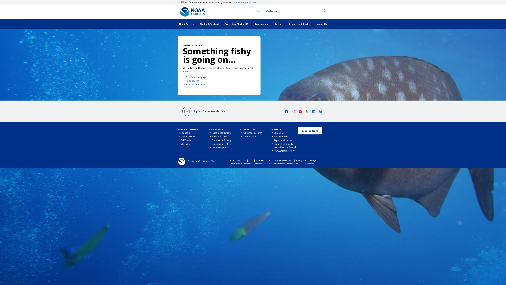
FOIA (251, 160)
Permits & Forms (220, 136)
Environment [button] (262, 24)
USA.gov (313, 160)
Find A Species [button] (186, 24)
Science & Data (250, 136)
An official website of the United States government (219, 2)
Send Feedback (310, 130)
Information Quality (264, 160)
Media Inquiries (281, 136)
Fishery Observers (221, 147)
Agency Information (188, 129)
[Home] (192, 11)
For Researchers (248, 129)
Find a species (192, 80)
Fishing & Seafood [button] (209, 24)
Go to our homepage (196, 77)
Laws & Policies (188, 136)
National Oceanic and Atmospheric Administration (276, 163)
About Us (185, 132)
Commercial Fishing (221, 140)
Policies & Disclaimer (284, 160)
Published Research (252, 132)
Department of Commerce (241, 163)
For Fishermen (216, 129)
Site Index (185, 143)
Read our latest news (196, 84)
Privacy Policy (302, 160)
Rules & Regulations (221, 132)
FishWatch (186, 140)
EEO (244, 160)
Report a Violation (283, 140)
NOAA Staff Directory (284, 150)
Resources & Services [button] (300, 24)
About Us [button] (322, 24)
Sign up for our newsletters (209, 111)
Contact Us (277, 129)
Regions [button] (279, 24)
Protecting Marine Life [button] (237, 24)
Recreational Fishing (222, 143)
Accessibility (235, 160)
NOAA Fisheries (307, 163)
